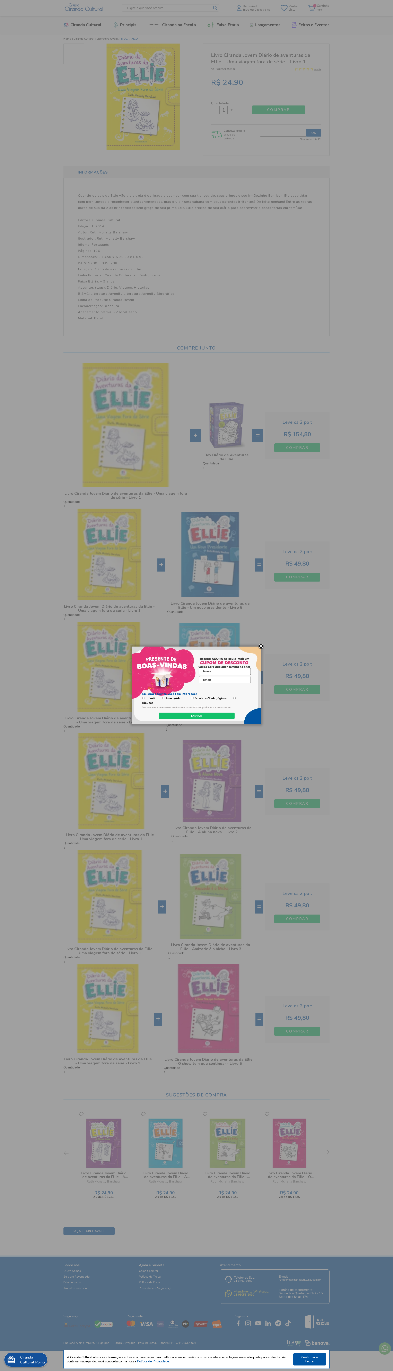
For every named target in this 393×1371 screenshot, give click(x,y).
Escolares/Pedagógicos (210, 698)
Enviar (196, 715)
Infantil (151, 698)
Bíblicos (147, 703)
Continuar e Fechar (309, 1359)
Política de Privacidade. (153, 1361)
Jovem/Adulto (175, 698)
